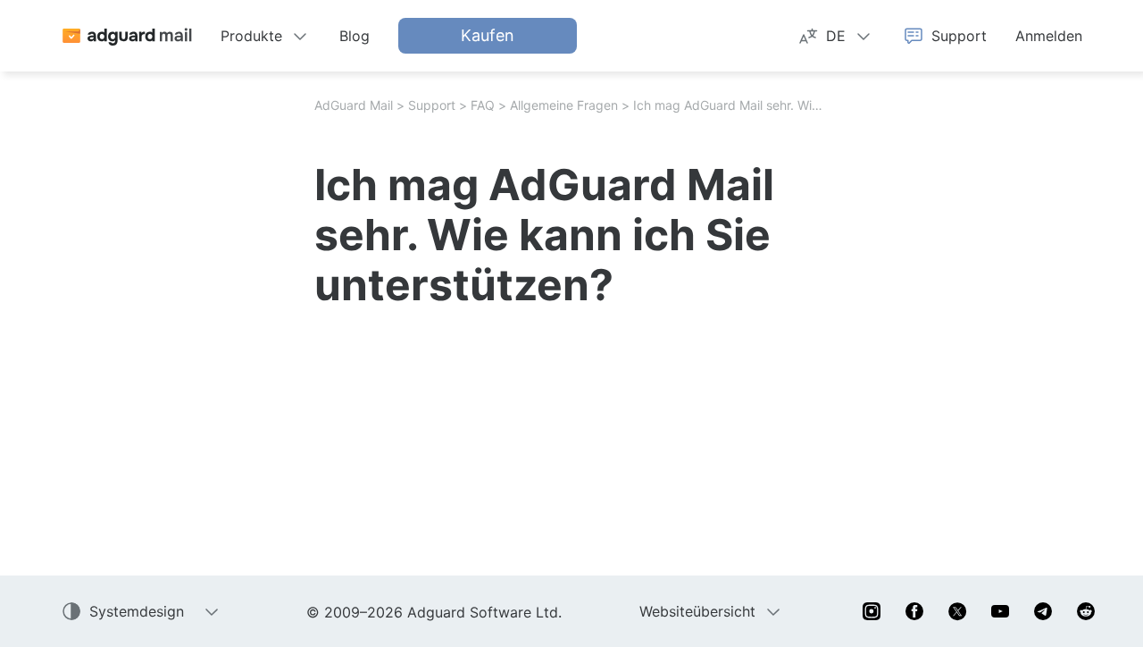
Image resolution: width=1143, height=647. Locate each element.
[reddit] (1086, 611)
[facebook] (914, 611)
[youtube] (1000, 611)
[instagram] (871, 611)
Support (431, 105)
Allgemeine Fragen (564, 105)
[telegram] (1043, 611)
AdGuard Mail (353, 105)
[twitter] (957, 611)
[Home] (126, 35)
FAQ (483, 105)
